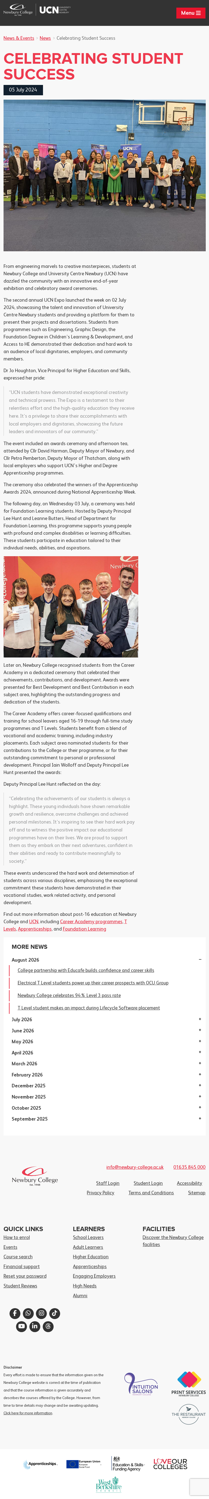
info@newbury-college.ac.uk (135, 1167)
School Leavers (88, 1237)
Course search (18, 1257)
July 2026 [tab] (22, 1019)
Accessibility (189, 1183)
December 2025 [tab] (28, 1086)
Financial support (22, 1266)
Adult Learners (88, 1247)
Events (10, 1247)
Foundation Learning (84, 929)
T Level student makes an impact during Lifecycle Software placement (89, 1008)
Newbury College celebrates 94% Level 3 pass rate (69, 995)
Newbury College (20, 10)
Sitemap (196, 1193)
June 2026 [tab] (23, 1031)
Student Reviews (20, 1286)
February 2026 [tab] (27, 1075)
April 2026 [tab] (22, 1053)
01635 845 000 (189, 1167)
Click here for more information (28, 1413)
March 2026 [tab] (24, 1063)
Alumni (80, 1295)
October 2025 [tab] (26, 1108)
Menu (188, 13)
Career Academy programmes (91, 921)
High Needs (85, 1286)
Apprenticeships (35, 929)
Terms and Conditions (151, 1193)
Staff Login (107, 1183)
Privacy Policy (100, 1193)
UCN (54, 10)
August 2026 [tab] (25, 960)
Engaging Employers (94, 1276)
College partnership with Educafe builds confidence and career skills (86, 970)
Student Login (148, 1183)
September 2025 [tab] (30, 1119)
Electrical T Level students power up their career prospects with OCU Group (93, 983)
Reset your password (25, 1276)
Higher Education (91, 1257)
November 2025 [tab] (29, 1097)
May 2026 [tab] (22, 1041)
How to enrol (17, 1237)
